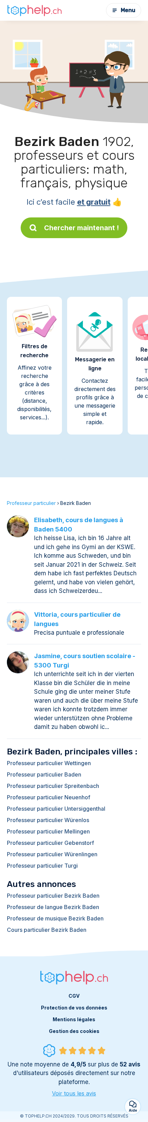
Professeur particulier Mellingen (48, 831)
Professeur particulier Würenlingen (52, 854)
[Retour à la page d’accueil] (34, 10)
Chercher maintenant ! (81, 228)
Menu (128, 10)
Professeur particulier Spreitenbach (53, 785)
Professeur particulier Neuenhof (48, 797)
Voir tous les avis (74, 1093)
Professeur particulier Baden (44, 774)
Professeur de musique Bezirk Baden (55, 918)
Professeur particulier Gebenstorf (50, 842)
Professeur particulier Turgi (42, 865)
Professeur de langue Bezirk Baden (53, 907)
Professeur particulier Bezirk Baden (53, 895)
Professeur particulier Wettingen (49, 763)
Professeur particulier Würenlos (48, 820)
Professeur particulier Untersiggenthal (56, 808)
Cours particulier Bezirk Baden (46, 929)
